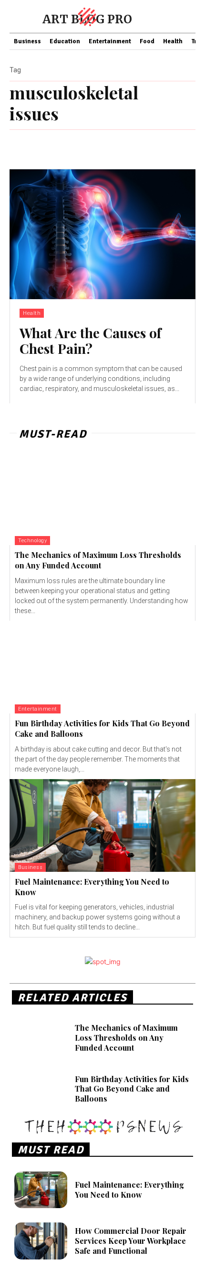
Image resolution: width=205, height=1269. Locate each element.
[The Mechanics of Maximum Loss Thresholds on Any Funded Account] (102, 498)
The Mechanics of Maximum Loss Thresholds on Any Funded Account (98, 560)
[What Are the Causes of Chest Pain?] (102, 234)
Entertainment (37, 709)
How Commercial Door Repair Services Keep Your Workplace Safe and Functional (130, 1241)
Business (30, 867)
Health (32, 313)
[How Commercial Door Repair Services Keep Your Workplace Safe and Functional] (40, 1240)
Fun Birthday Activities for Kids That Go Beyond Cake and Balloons (132, 1089)
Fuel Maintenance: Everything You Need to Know (129, 1190)
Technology (32, 540)
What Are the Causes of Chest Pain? (90, 341)
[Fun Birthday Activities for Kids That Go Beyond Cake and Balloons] (102, 667)
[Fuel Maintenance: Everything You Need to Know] (102, 825)
